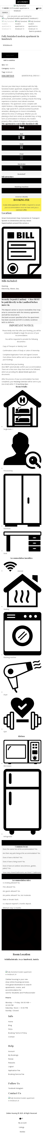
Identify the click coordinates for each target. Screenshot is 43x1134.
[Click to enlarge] (5, 16)
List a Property (22, 2)
